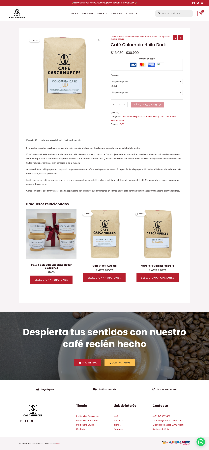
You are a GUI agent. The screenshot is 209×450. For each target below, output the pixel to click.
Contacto (80, 429)
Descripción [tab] (32, 140)
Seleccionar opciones (51, 279)
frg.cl (58, 443)
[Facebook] (193, 3)
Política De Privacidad (87, 420)
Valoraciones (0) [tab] (72, 140)
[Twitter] (197, 3)
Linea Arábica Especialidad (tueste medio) (131, 36)
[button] (105, 13)
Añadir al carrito (147, 104)
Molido (114, 86)
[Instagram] (202, 3)
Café (121, 124)
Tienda (117, 424)
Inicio (116, 416)
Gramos (115, 75)
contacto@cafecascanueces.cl (167, 420)
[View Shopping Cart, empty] (200, 13)
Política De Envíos (85, 424)
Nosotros (118, 420)
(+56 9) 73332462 (161, 416)
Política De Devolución (87, 416)
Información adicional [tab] (51, 140)
